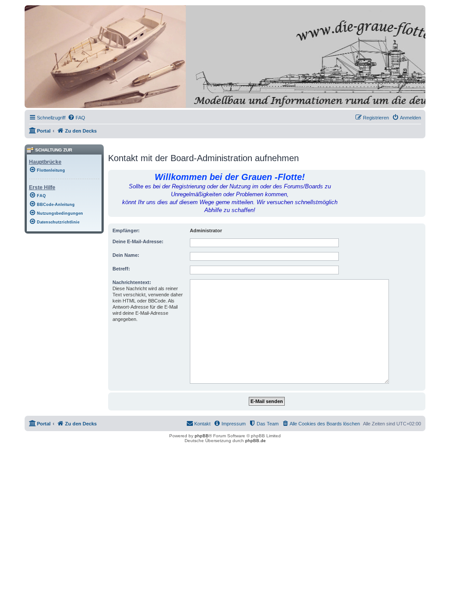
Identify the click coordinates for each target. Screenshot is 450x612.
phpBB (202, 435)
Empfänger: (126, 230)
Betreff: (121, 268)
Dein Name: (125, 255)
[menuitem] (76, 117)
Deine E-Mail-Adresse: (137, 241)
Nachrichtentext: (131, 282)
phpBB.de (255, 440)
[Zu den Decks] (64, 101)
